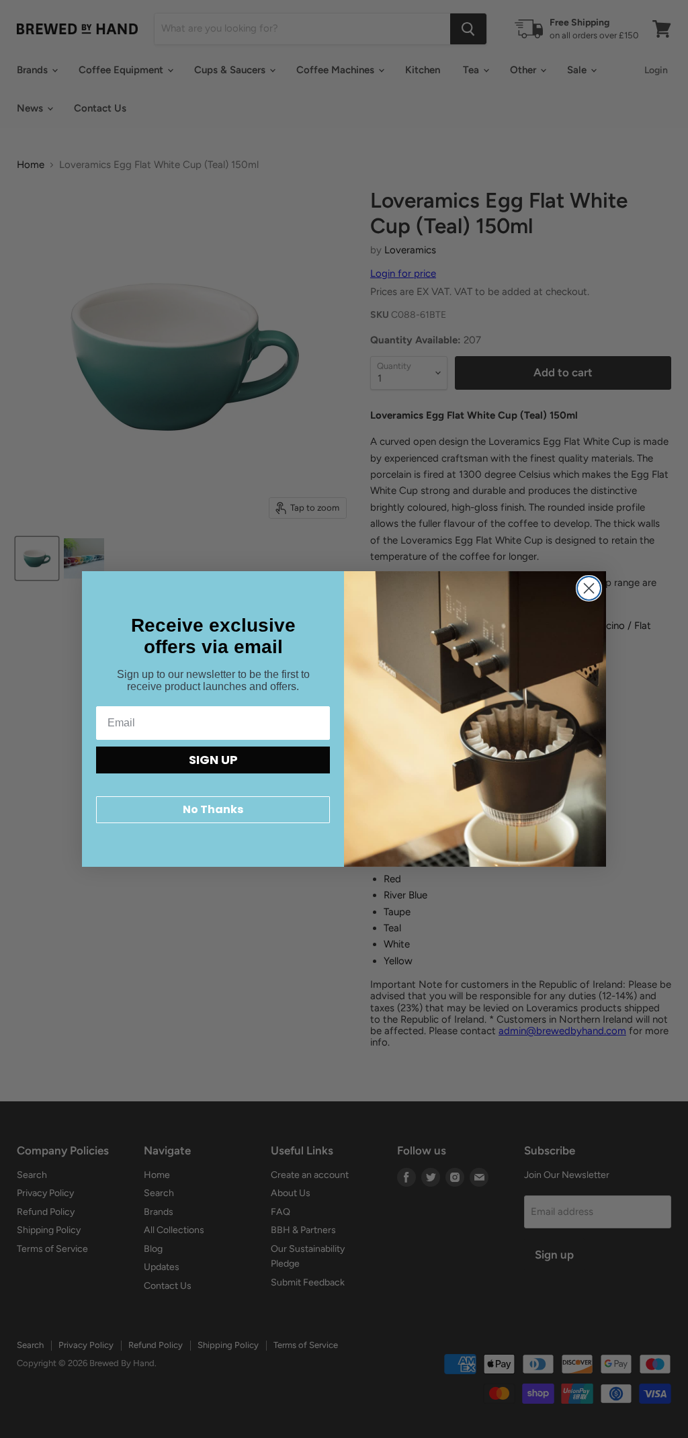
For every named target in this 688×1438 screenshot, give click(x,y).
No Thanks (213, 809)
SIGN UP (213, 759)
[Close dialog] (589, 588)
